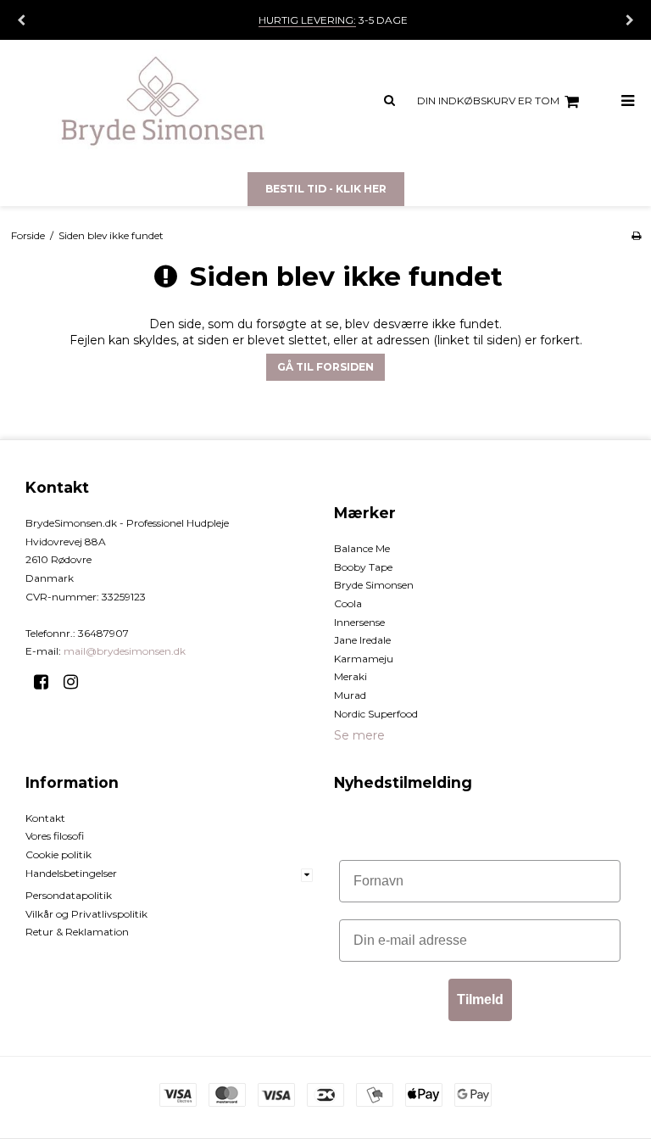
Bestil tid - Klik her (326, 188)
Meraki (350, 676)
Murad (350, 695)
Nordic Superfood (376, 713)
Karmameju (363, 658)
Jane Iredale (362, 640)
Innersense (359, 622)
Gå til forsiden (325, 366)
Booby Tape (363, 567)
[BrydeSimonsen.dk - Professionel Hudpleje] (162, 102)
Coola (348, 603)
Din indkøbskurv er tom (488, 100)
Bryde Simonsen (374, 584)
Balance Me (362, 548)
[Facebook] (47, 682)
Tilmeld (480, 999)
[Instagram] (77, 682)
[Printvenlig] (636, 235)
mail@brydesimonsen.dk (125, 651)
